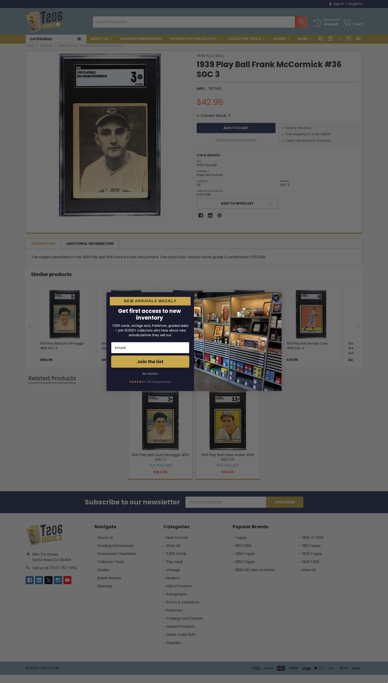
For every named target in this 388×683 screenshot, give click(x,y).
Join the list (150, 361)
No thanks (150, 374)
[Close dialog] (276, 298)
